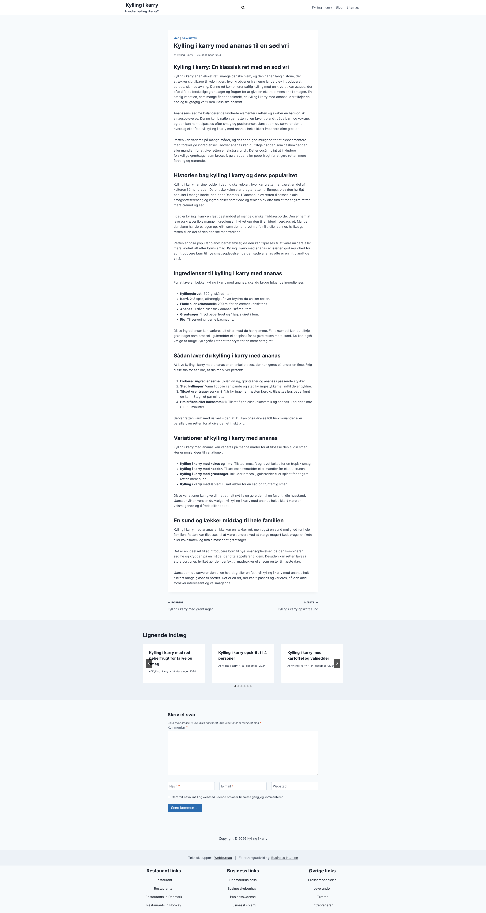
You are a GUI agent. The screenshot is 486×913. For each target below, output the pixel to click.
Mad (177, 38)
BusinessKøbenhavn (243, 888)
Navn (174, 786)
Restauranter (164, 888)
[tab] (235, 686)
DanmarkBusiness (243, 880)
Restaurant (163, 880)
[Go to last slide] (149, 663)
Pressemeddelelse (322, 880)
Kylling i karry (322, 7)
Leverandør (322, 888)
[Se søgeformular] (243, 7)
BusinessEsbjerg (243, 905)
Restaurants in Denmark (163, 897)
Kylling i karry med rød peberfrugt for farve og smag (170, 658)
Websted (280, 786)
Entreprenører (322, 905)
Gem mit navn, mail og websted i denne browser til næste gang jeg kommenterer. (227, 797)
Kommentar (178, 727)
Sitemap (352, 7)
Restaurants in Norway (163, 905)
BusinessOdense (243, 897)
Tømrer (322, 897)
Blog (339, 7)
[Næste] (337, 663)
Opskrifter (189, 38)
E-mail (227, 786)
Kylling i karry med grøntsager (190, 606)
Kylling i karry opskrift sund (298, 606)
